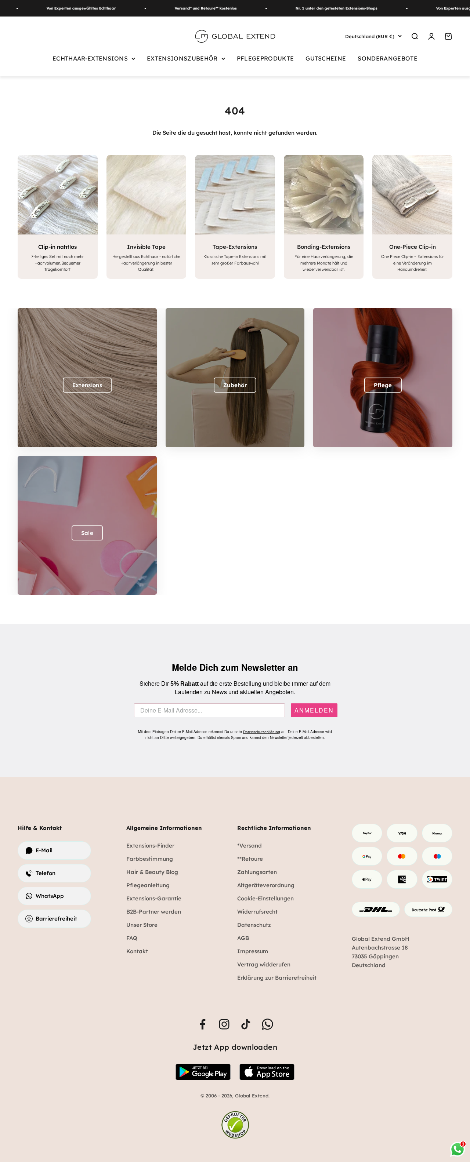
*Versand (249, 845)
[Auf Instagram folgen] (224, 1024)
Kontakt (137, 951)
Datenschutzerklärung (261, 732)
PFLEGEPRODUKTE (265, 58)
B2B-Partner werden (153, 911)
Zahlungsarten (257, 871)
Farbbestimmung (149, 858)
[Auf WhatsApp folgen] (267, 1024)
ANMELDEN (314, 710)
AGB (243, 938)
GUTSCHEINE (326, 58)
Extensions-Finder (150, 845)
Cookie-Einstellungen (265, 898)
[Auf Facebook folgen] (202, 1024)
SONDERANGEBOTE (387, 58)
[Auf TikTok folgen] (245, 1024)
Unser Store (142, 924)
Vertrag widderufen (263, 964)
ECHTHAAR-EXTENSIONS (90, 58)
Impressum (252, 951)
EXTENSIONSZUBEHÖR (182, 58)
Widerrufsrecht (257, 911)
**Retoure (250, 858)
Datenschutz (254, 924)
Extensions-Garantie (153, 898)
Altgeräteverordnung (265, 885)
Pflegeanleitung (148, 885)
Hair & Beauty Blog (152, 871)
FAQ (131, 938)
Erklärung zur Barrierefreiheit (277, 977)
